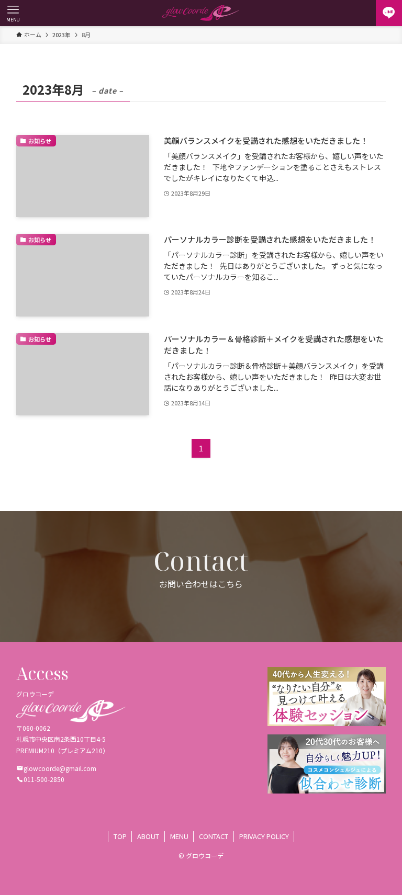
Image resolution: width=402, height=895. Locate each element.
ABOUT (148, 836)
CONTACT (213, 836)
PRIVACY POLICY (264, 836)
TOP (120, 836)
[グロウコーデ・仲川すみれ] (200, 13)
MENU (179, 836)
